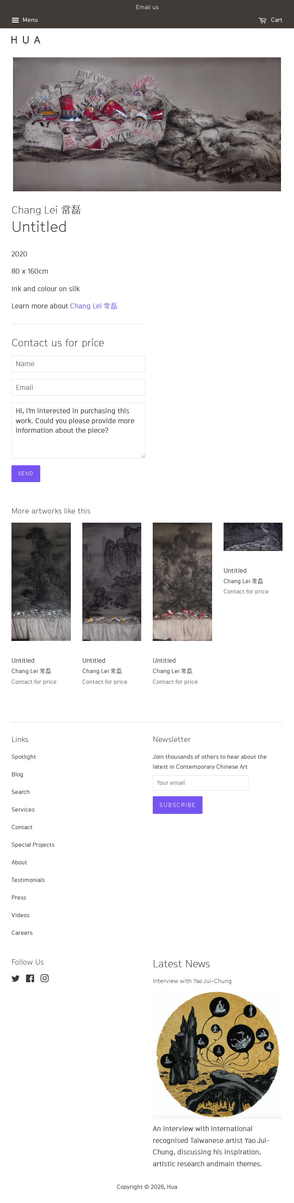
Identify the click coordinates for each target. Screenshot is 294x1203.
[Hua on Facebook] (30, 979)
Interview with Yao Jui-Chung (192, 981)
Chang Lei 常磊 (94, 306)
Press (18, 897)
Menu (29, 19)
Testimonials (28, 879)
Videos (20, 914)
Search (20, 791)
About (19, 862)
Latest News (181, 964)
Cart (276, 19)
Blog (17, 774)
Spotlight (23, 756)
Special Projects (32, 844)
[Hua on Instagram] (44, 979)
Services (22, 809)
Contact (22, 826)
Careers (22, 932)
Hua (172, 1186)
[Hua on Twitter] (15, 979)
